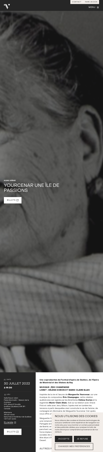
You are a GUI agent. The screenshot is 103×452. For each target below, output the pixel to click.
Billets (11, 200)
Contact (76, 2)
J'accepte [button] (63, 439)
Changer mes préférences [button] (74, 446)
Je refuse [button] (82, 439)
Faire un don (91, 2)
